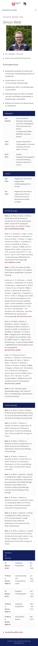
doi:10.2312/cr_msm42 (13, 383)
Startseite (15, 17)
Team (21, 17)
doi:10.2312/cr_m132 (24, 316)
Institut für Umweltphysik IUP (19, 641)
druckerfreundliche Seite (14, 632)
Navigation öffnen (9, 10)
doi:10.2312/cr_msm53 (13, 350)
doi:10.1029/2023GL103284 (14, 229)
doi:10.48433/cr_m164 (12, 262)
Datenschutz (19, 643)
